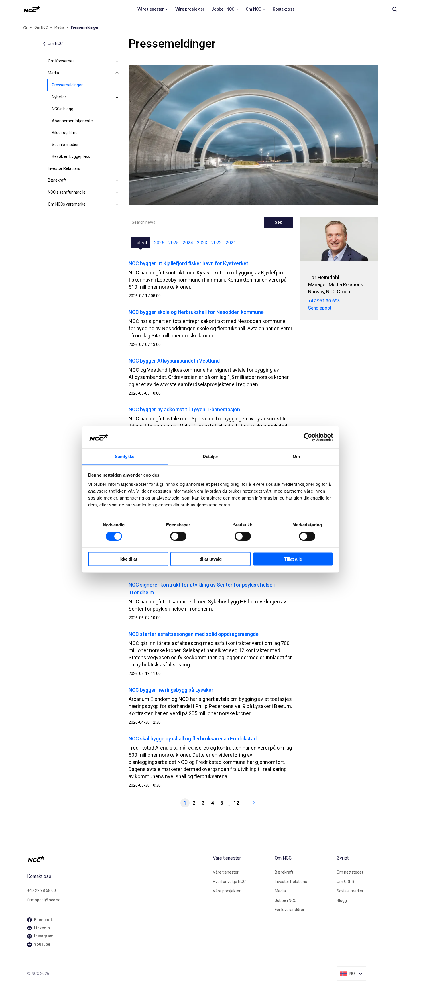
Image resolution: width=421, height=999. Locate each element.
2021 (231, 242)
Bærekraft (57, 180)
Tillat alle (293, 558)
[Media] (117, 73)
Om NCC (41, 27)
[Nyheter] (117, 97)
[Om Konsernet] (117, 61)
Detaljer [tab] (211, 456)
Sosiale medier (65, 144)
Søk (278, 222)
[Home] (25, 27)
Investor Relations (64, 168)
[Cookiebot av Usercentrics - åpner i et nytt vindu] (308, 437)
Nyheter (59, 97)
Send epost (319, 308)
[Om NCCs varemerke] (117, 204)
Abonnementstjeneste (72, 121)
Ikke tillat (128, 558)
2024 (188, 242)
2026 (159, 242)
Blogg (342, 900)
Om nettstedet (350, 872)
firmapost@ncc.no (43, 900)
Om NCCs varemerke (67, 204)
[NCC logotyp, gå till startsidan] (117, 858)
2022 (216, 242)
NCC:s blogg (62, 109)
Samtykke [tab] (125, 456)
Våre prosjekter (227, 891)
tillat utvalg (211, 558)
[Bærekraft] (117, 180)
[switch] (178, 536)
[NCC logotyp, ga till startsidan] (32, 9)
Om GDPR (345, 881)
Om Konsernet (61, 61)
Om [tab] (296, 456)
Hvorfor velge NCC (229, 881)
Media (59, 27)
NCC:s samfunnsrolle (67, 192)
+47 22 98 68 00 (41, 890)
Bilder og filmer (65, 132)
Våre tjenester (226, 872)
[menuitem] (152, 9)
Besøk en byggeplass (71, 156)
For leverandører (289, 909)
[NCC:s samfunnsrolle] (117, 192)
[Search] (394, 9)
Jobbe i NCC (285, 900)
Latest (140, 242)
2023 (202, 242)
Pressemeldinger (67, 85)
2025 (173, 242)
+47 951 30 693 (324, 301)
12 (236, 803)
